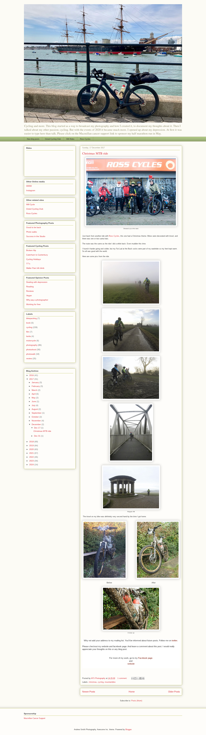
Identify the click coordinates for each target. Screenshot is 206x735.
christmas (93, 682)
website (131, 664)
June (34, 401)
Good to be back (33, 227)
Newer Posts (88, 692)
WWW (29, 186)
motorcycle (31, 340)
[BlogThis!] (135, 678)
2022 (31, 457)
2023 (31, 461)
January (35, 382)
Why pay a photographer (37, 300)
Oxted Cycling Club (53, 139)
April (34, 394)
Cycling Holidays (33, 259)
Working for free (33, 304)
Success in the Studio (35, 236)
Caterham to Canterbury (37, 255)
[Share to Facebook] (140, 678)
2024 (31, 464)
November (36, 420)
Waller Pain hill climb (35, 268)
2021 (31, 453)
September (37, 413)
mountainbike (110, 682)
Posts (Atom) (136, 701)
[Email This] (132, 678)
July (34, 405)
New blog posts (33, 139)
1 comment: (122, 678)
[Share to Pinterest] (143, 678)
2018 (31, 441)
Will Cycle (30, 204)
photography (31, 345)
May (34, 398)
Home (132, 692)
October (35, 417)
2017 (31, 379)
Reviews (30, 291)
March (35, 390)
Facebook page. (145, 658)
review (29, 358)
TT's (28, 263)
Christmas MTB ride (95, 153)
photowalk (30, 354)
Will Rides (70, 139)
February (36, 386)
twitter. (175, 640)
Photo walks (31, 232)
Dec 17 (37, 428)
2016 (31, 375)
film (27, 332)
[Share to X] (137, 678)
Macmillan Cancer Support (34, 718)
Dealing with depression (36, 282)
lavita (28, 336)
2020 (31, 449)
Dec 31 (37, 436)
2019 (31, 445)
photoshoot (31, 349)
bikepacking (31, 318)
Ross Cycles (85, 139)
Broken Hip (31, 250)
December (36, 424)
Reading (30, 286)
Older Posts (174, 692)
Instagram (30, 190)
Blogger (128, 729)
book (28, 323)
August (35, 409)
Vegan (29, 295)
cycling (101, 682)
